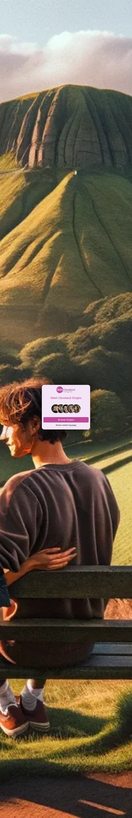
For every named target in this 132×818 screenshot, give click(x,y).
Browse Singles (66, 419)
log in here (72, 425)
